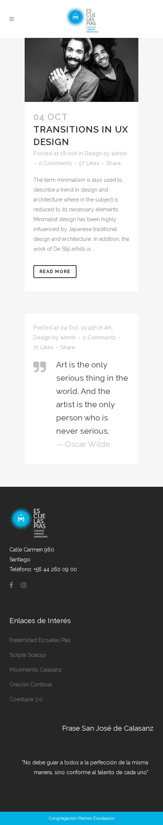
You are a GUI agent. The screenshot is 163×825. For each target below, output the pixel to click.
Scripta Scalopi (27, 655)
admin (119, 153)
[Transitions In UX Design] (81, 70)
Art (108, 328)
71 (43, 347)
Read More (55, 271)
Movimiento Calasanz (35, 670)
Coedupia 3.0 (25, 699)
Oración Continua (30, 684)
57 (89, 163)
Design (93, 153)
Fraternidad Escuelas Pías (40, 640)
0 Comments (55, 163)
